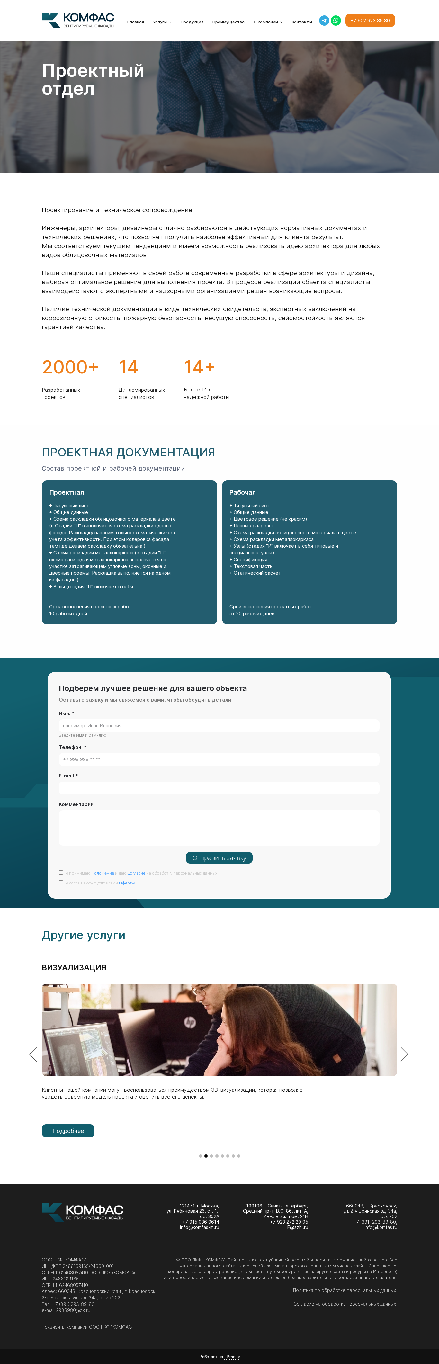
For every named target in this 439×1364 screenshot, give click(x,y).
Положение (102, 873)
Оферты (127, 883)
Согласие (136, 873)
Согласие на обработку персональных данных (345, 1303)
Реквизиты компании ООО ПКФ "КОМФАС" (87, 1327)
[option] (219, 1055)
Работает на (219, 1356)
